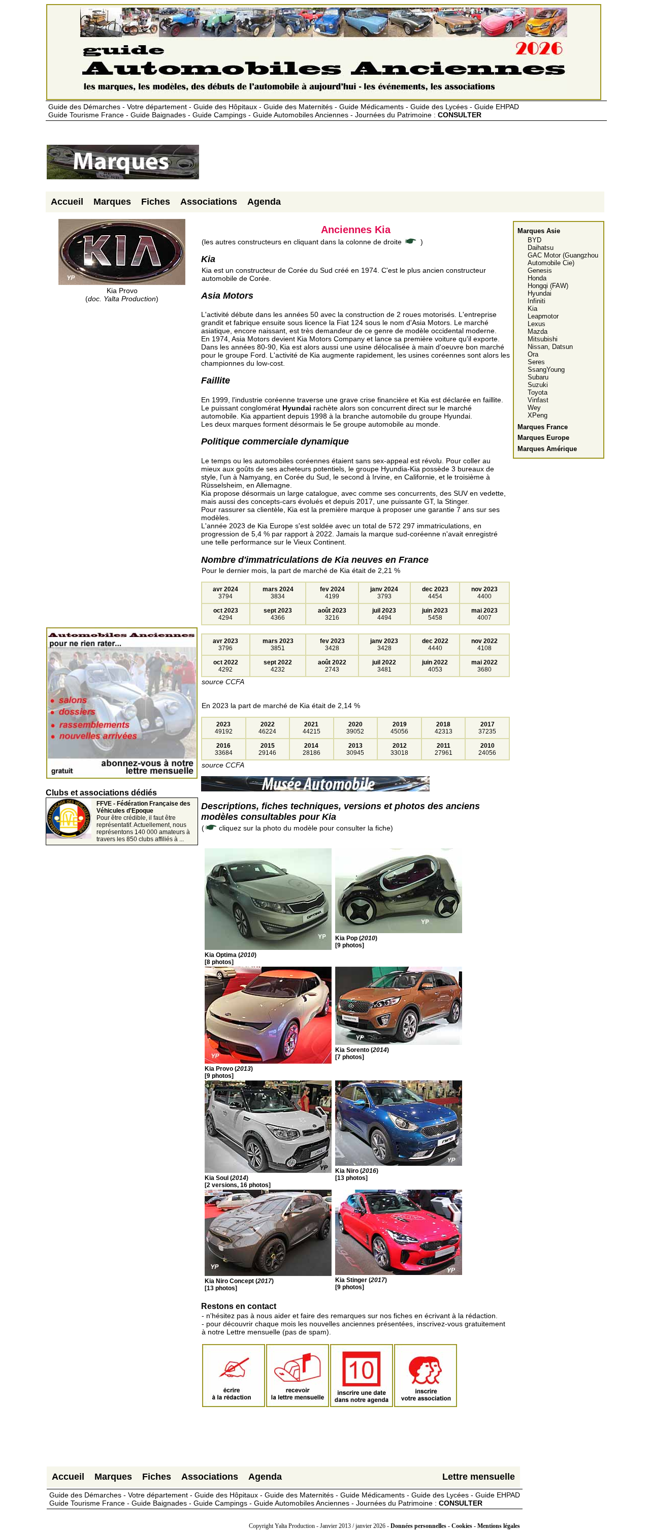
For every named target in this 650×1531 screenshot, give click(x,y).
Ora (533, 354)
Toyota (537, 392)
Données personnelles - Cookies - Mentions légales (455, 1525)
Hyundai (539, 293)
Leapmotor (543, 316)
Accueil (67, 202)
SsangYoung (546, 369)
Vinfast (538, 400)
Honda (537, 278)
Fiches (155, 202)
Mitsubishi (543, 339)
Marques (112, 202)
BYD (534, 240)
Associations (208, 202)
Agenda (264, 202)
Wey (534, 407)
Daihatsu (541, 247)
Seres (536, 362)
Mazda (537, 331)
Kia (532, 308)
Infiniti (536, 301)
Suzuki (538, 385)
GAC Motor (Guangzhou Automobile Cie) (563, 259)
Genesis (540, 270)
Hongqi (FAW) (548, 286)
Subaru (538, 377)
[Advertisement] (385, 166)
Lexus (536, 324)
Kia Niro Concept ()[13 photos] (239, 1285)
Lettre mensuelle (478, 1477)
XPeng (537, 415)
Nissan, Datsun (550, 346)
